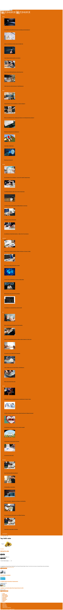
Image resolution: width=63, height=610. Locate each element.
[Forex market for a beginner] (2, 573)
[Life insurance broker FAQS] (9, 451)
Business (3, 16)
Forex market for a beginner (5, 575)
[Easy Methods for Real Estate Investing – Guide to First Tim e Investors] (9, 229)
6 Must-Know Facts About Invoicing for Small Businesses (14, 86)
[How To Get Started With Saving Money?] (9, 468)
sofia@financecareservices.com (9, 567)
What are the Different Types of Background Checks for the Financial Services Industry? (19, 117)
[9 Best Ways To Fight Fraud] (9, 141)
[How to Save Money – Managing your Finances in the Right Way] (9, 496)
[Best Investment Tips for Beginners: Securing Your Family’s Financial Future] (9, 173)
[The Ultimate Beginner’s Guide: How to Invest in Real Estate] (9, 187)
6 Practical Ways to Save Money (9, 487)
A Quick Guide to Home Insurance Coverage (11, 441)
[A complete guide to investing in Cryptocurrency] (2, 579)
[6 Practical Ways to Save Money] (9, 482)
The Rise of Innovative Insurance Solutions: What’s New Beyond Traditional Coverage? (18, 413)
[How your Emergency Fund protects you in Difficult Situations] (9, 510)
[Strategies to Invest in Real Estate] (9, 215)
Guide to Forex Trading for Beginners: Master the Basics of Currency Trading (17, 251)
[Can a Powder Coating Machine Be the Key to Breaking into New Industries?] (9, 25)
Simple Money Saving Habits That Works (11, 529)
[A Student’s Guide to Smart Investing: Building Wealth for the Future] (9, 201)
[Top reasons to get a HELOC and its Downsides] (9, 349)
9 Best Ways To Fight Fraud (8, 145)
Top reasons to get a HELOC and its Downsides (12, 353)
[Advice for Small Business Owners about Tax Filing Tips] (9, 39)
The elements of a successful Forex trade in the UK (13, 307)
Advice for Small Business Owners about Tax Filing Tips (13, 43)
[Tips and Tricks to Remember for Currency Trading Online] (9, 275)
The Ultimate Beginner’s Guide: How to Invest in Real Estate (14, 191)
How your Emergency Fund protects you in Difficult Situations (14, 515)
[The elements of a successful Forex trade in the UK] (9, 303)
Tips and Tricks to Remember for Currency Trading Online (14, 279)
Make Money (4, 605)
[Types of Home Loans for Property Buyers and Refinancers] (9, 363)
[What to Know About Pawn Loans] (9, 377)
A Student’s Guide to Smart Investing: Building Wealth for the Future (15, 205)
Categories (2, 560)
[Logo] (7, 13)
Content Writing (4, 606)
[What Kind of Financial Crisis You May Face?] (9, 127)
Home (1, 535)
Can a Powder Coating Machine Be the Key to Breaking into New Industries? (17, 29)
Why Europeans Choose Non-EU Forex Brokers (12, 293)
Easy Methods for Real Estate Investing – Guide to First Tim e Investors (16, 233)
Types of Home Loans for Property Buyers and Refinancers (14, 367)
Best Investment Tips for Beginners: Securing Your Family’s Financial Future (17, 177)
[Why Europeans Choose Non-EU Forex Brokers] (9, 289)
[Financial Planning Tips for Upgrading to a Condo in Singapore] (9, 99)
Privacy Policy (4, 604)
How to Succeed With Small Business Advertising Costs (13, 72)
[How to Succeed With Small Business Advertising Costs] (9, 67)
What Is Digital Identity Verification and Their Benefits (13, 325)
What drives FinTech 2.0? (8, 160)
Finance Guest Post (4, 533)
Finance (3, 90)
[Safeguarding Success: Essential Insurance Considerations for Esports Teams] (9, 394)
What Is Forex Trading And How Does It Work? (12, 265)
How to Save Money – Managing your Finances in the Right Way (15, 501)
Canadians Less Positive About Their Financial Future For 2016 (11, 587)
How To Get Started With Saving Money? (11, 473)
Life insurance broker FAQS (9, 455)
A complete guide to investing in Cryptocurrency (9, 581)
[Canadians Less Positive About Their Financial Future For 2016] (2, 586)
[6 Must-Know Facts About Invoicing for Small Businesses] (9, 81)
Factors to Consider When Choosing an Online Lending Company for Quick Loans (17, 339)
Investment (3, 164)
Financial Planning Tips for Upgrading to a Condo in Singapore (14, 103)
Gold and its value (4, 551)
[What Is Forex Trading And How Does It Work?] (9, 261)
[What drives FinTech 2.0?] (9, 155)
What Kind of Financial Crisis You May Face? (11, 131)
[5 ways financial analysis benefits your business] (9, 53)
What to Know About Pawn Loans (9, 381)
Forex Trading (4, 238)
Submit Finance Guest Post (6, 607)
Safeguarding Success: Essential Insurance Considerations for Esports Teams (17, 399)
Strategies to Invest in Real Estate (10, 219)
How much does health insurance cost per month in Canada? (14, 427)
